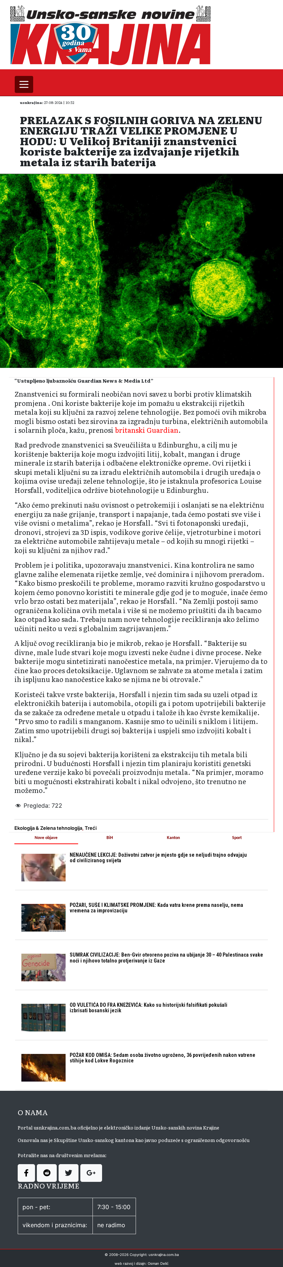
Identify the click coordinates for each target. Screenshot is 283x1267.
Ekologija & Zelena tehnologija (48, 828)
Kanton (173, 838)
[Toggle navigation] (24, 84)
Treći (91, 828)
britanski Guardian (146, 430)
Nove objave (46, 838)
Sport (237, 838)
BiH (109, 838)
